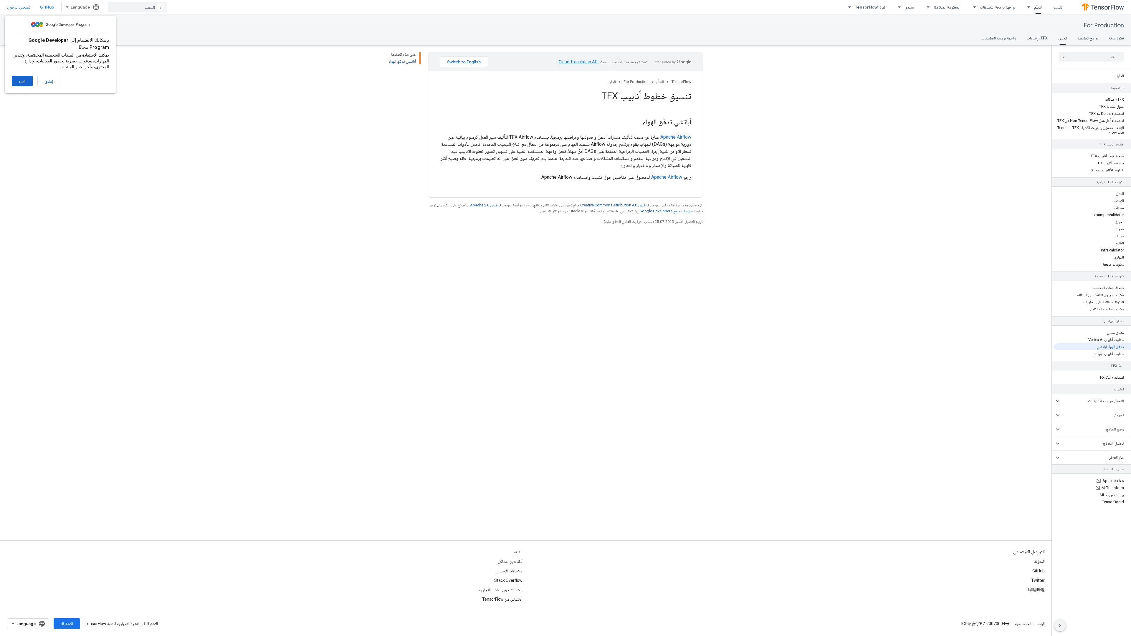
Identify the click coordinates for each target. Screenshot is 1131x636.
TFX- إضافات (1037, 38)
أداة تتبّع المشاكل (510, 561)
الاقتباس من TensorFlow (502, 599)
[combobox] (137, 7)
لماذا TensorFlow (870, 7)
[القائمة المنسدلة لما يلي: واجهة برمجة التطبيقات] (973, 7)
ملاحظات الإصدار (509, 571)
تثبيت (1057, 7)
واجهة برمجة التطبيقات (997, 7)
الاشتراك (67, 623)
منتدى (909, 7)
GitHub (47, 7)
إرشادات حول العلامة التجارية (500, 589)
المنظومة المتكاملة (946, 7)
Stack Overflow (508, 580)
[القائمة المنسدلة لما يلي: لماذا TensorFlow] (848, 7)
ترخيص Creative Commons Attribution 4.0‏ (614, 205)
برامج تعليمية (1088, 38)
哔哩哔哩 (1036, 589)
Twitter (1038, 580)
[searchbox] (1091, 57)
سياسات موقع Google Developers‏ (666, 211)
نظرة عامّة (1116, 38)
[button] (1096, 401)
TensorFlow (681, 82)
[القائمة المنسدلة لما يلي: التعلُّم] (1027, 7)
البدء (22, 81)
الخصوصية (1023, 623)
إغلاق (49, 81)
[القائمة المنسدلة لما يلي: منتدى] (897, 7)
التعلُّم (1038, 7)
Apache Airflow (675, 137)
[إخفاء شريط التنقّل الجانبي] (1060, 625)
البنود (1041, 623)
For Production (1104, 25)
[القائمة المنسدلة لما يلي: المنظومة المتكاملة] (926, 7)
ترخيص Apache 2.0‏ (485, 205)
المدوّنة (1039, 561)
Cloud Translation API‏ (578, 61)
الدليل (1062, 38)
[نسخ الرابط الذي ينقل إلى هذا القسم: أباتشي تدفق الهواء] (637, 122)
